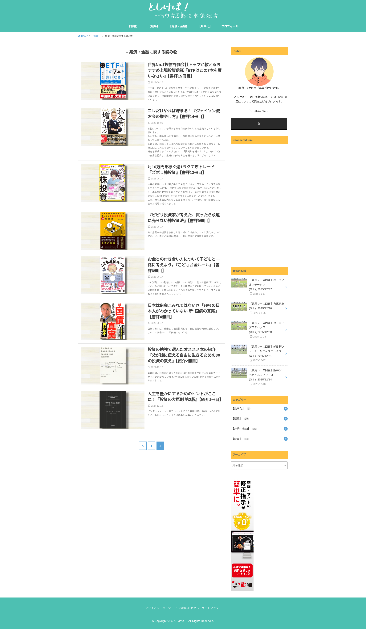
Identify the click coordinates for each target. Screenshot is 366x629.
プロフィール (229, 26)
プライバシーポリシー (159, 608)
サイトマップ (210, 608)
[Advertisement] (259, 203)
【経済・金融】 (179, 26)
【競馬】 (154, 26)
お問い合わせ (187, 608)
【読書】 (133, 26)
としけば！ (180, 621)
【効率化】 (205, 26)
